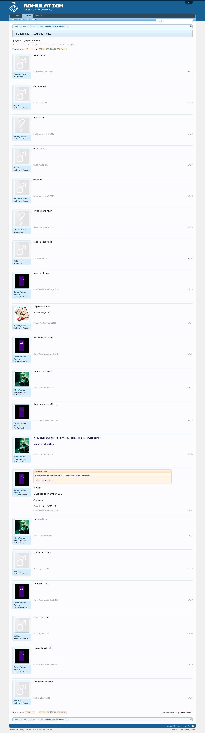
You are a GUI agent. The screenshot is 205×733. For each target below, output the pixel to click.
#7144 (190, 165)
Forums (28, 16)
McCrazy (17, 571)
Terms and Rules (176, 730)
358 (51, 49)
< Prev (28, 49)
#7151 (190, 387)
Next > (63, 49)
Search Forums (18, 19)
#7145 (190, 196)
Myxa (16, 261)
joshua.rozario (20, 199)
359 (54, 49)
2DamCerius (19, 390)
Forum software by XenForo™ (31, 730)
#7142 (190, 103)
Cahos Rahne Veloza (20, 293)
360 (58, 49)
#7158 (190, 633)
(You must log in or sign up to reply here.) (178, 713)
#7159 (190, 664)
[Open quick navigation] (191, 26)
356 (44, 49)
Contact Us (171, 726)
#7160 (190, 698)
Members (38, 16)
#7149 (190, 323)
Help (178, 726)
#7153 (190, 454)
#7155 (190, 535)
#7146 (190, 227)
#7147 (190, 258)
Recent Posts (31, 19)
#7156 (190, 569)
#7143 (190, 134)
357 (47, 49)
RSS (193, 726)
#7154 (190, 510)
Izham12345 (60, 45)
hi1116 (16, 105)
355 (40, 49)
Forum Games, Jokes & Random (35, 45)
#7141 (190, 72)
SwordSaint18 (20, 230)
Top (189, 726)
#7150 (190, 354)
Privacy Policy (189, 730)
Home (18, 16)
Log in (189, 2)
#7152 (190, 421)
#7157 (190, 600)
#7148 (190, 289)
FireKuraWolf (20, 74)
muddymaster (20, 136)
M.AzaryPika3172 (21, 325)
